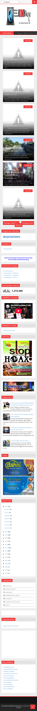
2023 (6, 567)
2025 (6, 573)
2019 (6, 554)
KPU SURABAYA (8, 689)
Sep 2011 (7, 518)
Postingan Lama (27, 223)
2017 (6, 548)
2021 (6, 560)
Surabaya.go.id (8, 271)
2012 (6, 532)
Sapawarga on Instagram (11, 275)
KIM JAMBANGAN (9, 678)
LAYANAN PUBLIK (10, 589)
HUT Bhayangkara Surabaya (17, 91)
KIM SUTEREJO (8, 684)
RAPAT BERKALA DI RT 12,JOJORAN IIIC (14, 173)
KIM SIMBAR (7, 682)
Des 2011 (7, 528)
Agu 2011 (7, 515)
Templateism (25, 706)
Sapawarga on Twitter (10, 277)
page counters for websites (11, 626)
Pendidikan (8, 599)
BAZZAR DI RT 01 (12, 56)
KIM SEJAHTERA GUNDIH (11, 680)
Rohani (7, 605)
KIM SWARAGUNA (9, 686)
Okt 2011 (7, 522)
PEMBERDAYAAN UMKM (12, 595)
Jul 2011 (7, 512)
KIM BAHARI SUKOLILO (11, 673)
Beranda (18, 225)
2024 (6, 570)
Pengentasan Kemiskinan (12, 602)
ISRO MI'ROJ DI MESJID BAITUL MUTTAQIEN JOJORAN (18, 205)
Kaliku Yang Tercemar (14, 148)
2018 (6, 551)
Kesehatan (8, 586)
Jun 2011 (7, 509)
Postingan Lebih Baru (11, 223)
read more (28, 40)
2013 (6, 535)
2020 (6, 557)
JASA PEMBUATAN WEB (10, 669)
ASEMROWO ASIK (9, 667)
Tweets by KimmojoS (9, 330)
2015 (6, 541)
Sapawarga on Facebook (11, 273)
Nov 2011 (7, 525)
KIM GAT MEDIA (8, 676)
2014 (6, 538)
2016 (6, 544)
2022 (6, 563)
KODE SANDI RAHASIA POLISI (20, 441)
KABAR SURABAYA (9, 671)
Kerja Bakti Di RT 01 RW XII (16, 122)
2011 (6, 506)
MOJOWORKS (8, 249)
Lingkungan (8, 592)
